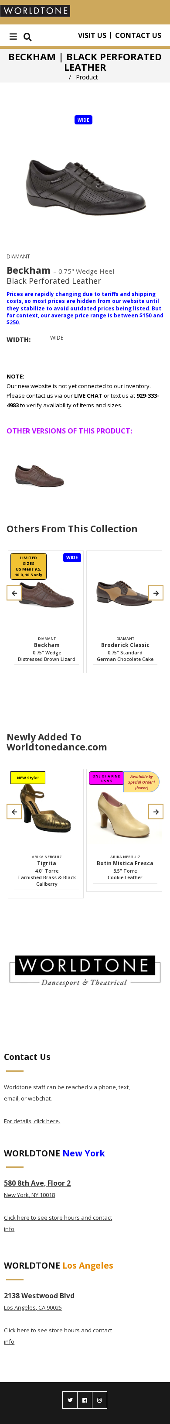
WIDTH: (19, 339)
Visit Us (92, 35)
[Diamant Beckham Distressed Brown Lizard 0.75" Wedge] (39, 470)
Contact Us (138, 35)
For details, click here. (32, 1121)
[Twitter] (70, 1400)
